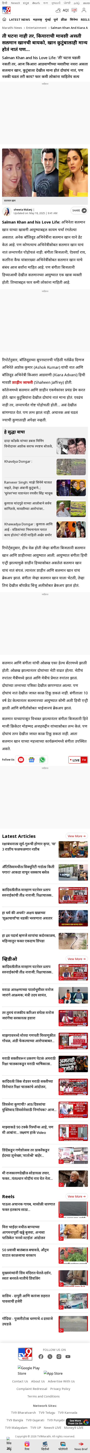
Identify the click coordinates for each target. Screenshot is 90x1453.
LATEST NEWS (19, 19)
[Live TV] (73, 10)
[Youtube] (68, 1356)
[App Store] (56, 1374)
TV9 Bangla (14, 1420)
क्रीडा (64, 19)
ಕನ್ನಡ (26, 3)
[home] (4, 19)
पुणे (56, 19)
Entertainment (35, 28)
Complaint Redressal (32, 1389)
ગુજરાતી (55, 3)
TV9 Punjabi (55, 1420)
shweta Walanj (23, 209)
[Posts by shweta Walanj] (7, 211)
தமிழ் (77, 3)
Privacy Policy (60, 1389)
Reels (85, 19)
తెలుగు (36, 3)
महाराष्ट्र (37, 19)
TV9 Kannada (67, 1412)
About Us (38, 1381)
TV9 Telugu (47, 1412)
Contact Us (20, 1381)
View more (75, 836)
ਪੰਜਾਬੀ (67, 3)
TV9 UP (35, 1427)
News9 (15, 3)
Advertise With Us (61, 1381)
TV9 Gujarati (35, 1420)
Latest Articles (19, 836)
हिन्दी (5, 3)
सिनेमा (74, 19)
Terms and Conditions (43, 1396)
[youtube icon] (21, 760)
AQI (66, 10)
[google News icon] (31, 760)
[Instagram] (59, 1356)
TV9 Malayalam (16, 1427)
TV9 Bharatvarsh (23, 1412)
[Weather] (59, 10)
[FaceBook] (41, 1356)
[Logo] (6, 10)
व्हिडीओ (9, 959)
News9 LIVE (52, 1427)
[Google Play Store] (30, 1370)
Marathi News (12, 28)
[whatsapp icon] (42, 760)
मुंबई (48, 19)
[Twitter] (50, 1356)
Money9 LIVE (74, 1427)
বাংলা (45, 3)
